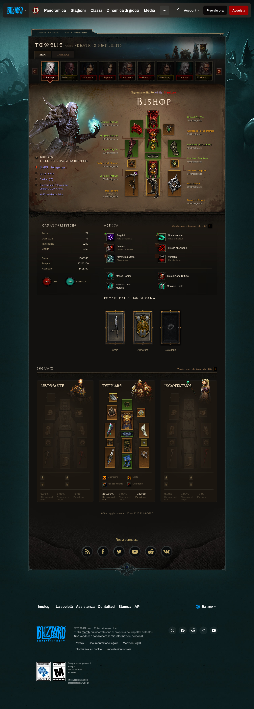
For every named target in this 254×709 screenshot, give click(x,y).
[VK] (167, 552)
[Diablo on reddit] (151, 552)
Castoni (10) (46, 179)
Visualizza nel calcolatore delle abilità (190, 226)
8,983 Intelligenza (52, 167)
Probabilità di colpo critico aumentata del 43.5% (54, 187)
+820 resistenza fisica (51, 194)
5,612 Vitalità (47, 173)
